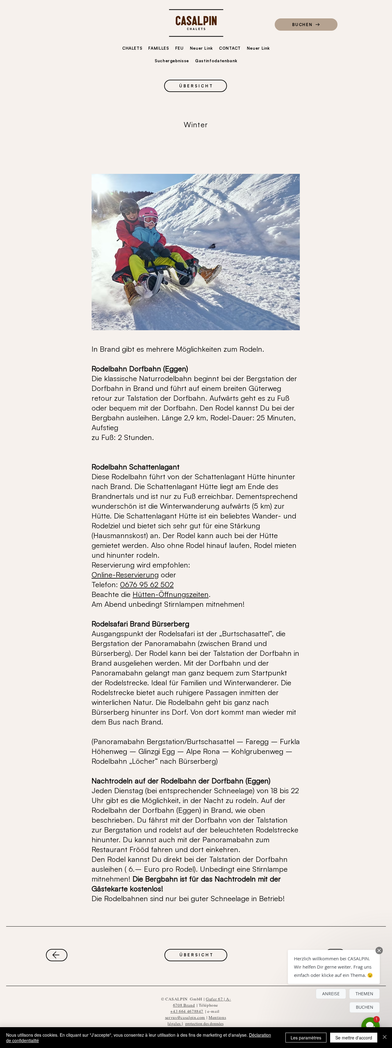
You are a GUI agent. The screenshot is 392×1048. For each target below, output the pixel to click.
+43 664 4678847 (186, 1011)
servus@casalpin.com (185, 1017)
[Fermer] (384, 1037)
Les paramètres (306, 1038)
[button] (334, 967)
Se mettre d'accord (353, 1038)
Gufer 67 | (216, 999)
